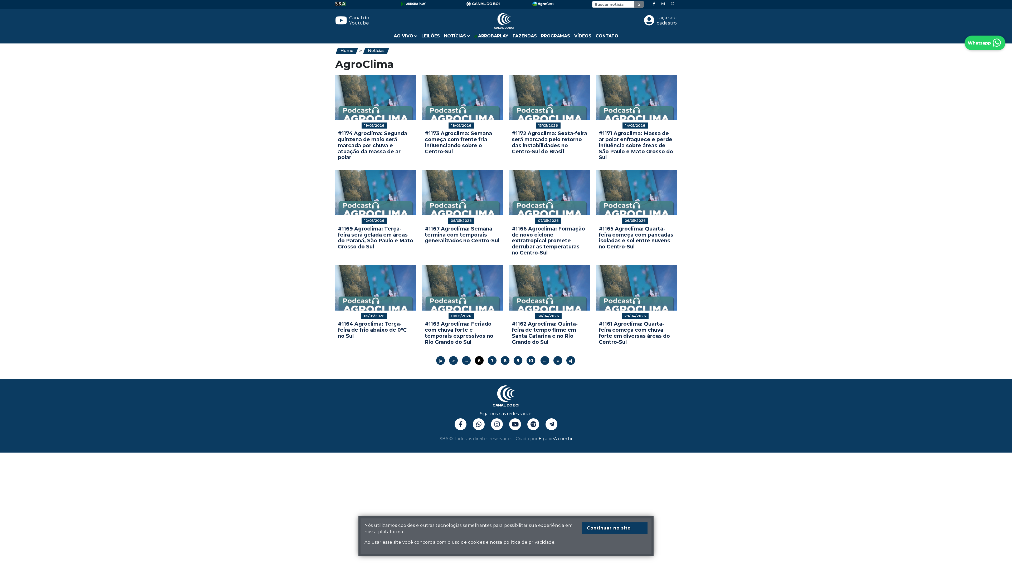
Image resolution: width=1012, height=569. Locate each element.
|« (440, 360)
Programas (555, 35)
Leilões (430, 35)
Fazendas (525, 35)
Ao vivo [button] (403, 35)
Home (346, 50)
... (466, 360)
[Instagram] (663, 4)
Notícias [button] (455, 35)
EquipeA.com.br (556, 438)
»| (570, 360)
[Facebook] (654, 4)
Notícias (376, 50)
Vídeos (582, 35)
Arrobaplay (492, 35)
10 (530, 360)
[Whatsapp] (672, 4)
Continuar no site (609, 528)
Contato (607, 35)
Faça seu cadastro (666, 20)
